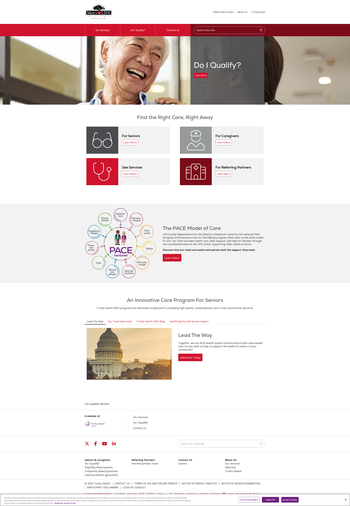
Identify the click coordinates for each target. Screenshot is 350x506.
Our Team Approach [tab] (120, 321)
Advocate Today (190, 357)
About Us (242, 12)
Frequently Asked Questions (101, 471)
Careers (182, 463)
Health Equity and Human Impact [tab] (189, 321)
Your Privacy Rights (249, 499)
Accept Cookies (290, 499)
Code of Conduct (134, 487)
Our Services (103, 30)
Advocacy (230, 467)
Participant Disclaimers (103, 487)
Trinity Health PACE (223, 12)
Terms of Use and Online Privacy (155, 483)
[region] (175, 70)
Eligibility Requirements (99, 467)
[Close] (346, 500)
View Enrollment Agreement (101, 475)
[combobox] (229, 30)
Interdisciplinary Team (145, 463)
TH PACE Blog (258, 12)
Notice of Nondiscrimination (240, 483)
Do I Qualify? (138, 30)
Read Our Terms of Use (65, 503)
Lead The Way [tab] (95, 321)
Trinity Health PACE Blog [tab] (150, 321)
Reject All (270, 499)
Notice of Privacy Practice (199, 483)
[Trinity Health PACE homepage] (99, 19)
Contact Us (173, 30)
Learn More (201, 75)
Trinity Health (233, 471)
